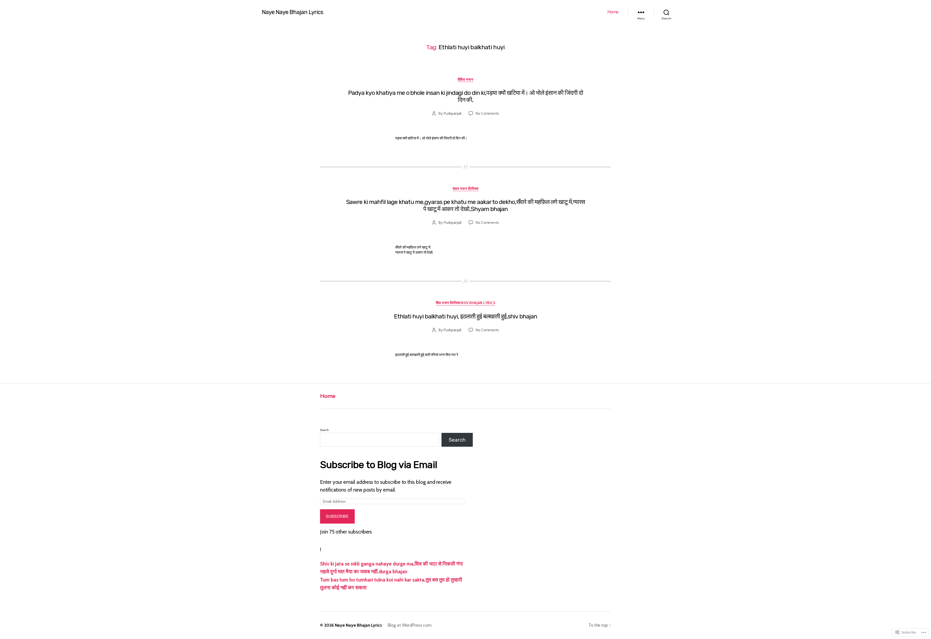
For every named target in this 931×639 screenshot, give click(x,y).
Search (324, 430)
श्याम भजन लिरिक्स (466, 188)
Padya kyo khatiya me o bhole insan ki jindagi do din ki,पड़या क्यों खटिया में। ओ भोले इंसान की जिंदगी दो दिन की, (465, 96)
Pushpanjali (452, 113)
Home (613, 12)
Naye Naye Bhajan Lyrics (292, 12)
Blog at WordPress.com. (410, 625)
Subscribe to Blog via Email (378, 464)
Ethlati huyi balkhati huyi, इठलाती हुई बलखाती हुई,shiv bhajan (465, 316)
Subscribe (337, 516)
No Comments (487, 113)
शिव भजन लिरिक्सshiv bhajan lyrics (465, 303)
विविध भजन (466, 79)
